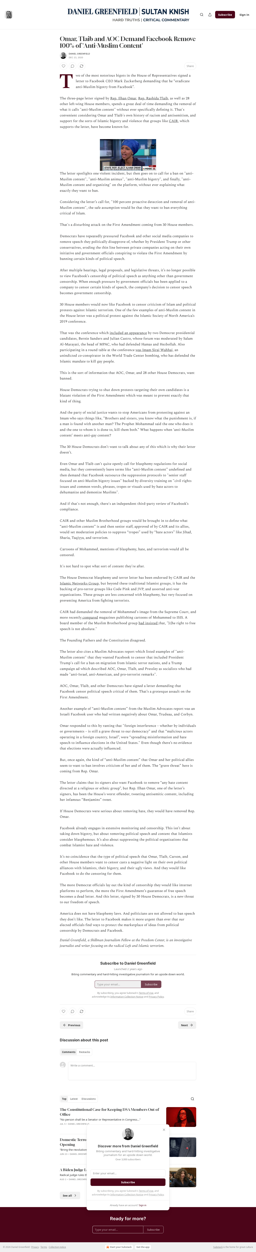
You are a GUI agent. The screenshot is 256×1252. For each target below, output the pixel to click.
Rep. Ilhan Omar (123, 98)
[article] (128, 1119)
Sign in (244, 14)
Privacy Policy (156, 1194)
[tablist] (76, 1052)
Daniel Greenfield (79, 53)
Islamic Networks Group (79, 583)
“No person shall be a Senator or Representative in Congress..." (100, 1119)
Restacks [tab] (84, 1052)
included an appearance (128, 333)
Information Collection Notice (126, 1194)
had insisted (148, 623)
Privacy (35, 1247)
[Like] (63, 66)
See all (67, 1195)
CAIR (173, 121)
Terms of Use (146, 1190)
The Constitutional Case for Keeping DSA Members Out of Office (109, 1111)
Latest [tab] (74, 1099)
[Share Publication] (210, 14)
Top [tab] (64, 1099)
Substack (218, 1247)
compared (90, 617)
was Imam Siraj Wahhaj (154, 350)
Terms (43, 1247)
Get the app (143, 1247)
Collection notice (57, 1247)
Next (184, 1025)
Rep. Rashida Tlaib (153, 98)
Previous (74, 1025)
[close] (164, 1130)
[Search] (201, 14)
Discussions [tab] (89, 1099)
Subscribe (225, 14)
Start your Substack (121, 1247)
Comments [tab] (68, 1052)
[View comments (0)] (72, 66)
